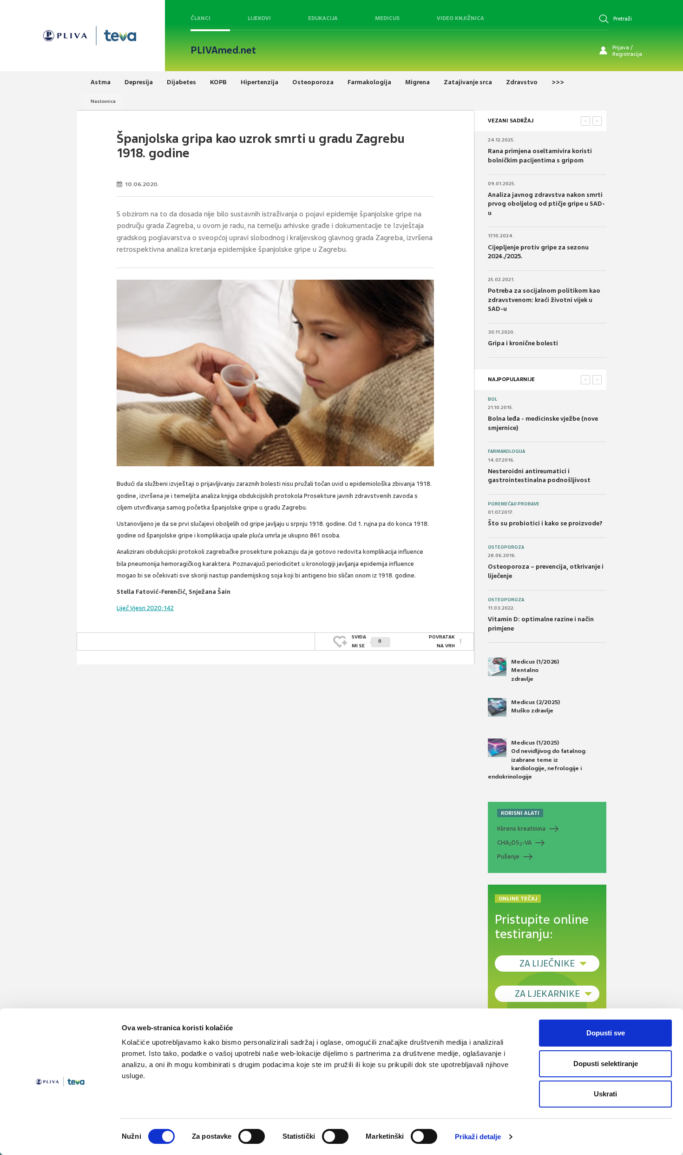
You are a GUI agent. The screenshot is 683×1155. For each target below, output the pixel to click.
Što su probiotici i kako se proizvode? (545, 523)
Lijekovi (259, 18)
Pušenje (508, 856)
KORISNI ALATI (520, 813)
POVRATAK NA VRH (442, 641)
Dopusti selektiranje (605, 1064)
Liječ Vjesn (131, 608)
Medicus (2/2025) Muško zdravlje (535, 706)
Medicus (387, 18)
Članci (200, 18)
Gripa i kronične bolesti (523, 343)
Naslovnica (103, 101)
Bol (492, 399)
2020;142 (159, 608)
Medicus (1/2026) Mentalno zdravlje (535, 670)
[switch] (251, 1136)
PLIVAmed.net (223, 50)
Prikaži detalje (478, 1137)
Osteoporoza (506, 547)
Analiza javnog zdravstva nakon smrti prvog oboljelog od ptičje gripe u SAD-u (546, 204)
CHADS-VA (514, 843)
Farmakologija (506, 451)
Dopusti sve (605, 1033)
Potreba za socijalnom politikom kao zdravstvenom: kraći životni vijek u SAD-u (544, 300)
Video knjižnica (460, 18)
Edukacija (323, 18)
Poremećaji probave (513, 504)
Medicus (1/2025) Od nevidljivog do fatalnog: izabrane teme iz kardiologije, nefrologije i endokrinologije (537, 759)
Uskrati (605, 1094)
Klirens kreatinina (521, 829)
